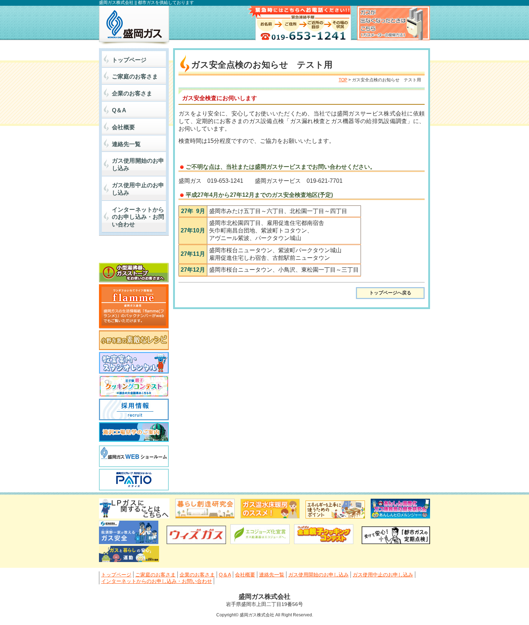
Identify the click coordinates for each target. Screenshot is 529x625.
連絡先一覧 (126, 144)
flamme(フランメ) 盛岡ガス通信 (134, 306)
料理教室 (134, 362)
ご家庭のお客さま (135, 76)
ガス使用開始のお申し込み (138, 164)
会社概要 (123, 127)
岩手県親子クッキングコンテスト (134, 386)
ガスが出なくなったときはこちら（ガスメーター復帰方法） (393, 23)
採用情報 (134, 409)
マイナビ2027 (134, 251)
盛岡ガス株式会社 (134, 25)
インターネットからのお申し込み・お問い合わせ (138, 217)
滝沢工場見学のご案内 (134, 433)
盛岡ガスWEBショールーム (134, 456)
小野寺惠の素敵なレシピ (134, 340)
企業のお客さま (132, 93)
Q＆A (119, 110)
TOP (343, 79)
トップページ (129, 60)
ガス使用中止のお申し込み (138, 189)
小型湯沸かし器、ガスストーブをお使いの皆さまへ (134, 272)
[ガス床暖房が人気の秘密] (270, 516)
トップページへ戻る (390, 292)
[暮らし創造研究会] (205, 516)
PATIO (134, 479)
